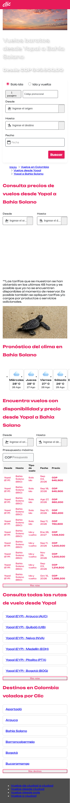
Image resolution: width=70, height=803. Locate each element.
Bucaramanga (17, 763)
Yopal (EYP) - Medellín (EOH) (27, 649)
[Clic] (7, 5)
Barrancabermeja (20, 742)
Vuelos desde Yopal (27, 170)
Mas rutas (35, 585)
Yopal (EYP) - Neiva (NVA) (25, 638)
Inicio (13, 167)
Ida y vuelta (41, 84)
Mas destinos (35, 771)
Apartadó (14, 709)
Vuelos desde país (25, 792)
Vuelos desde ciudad (27, 789)
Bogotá (12, 752)
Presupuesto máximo (18, 450)
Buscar (56, 154)
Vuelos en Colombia (35, 166)
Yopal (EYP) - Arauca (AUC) (26, 616)
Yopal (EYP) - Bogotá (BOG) (27, 670)
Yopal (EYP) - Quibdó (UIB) (26, 627)
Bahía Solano (16, 731)
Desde (10, 101)
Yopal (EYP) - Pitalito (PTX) (26, 660)
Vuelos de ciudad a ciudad (32, 785)
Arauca (12, 720)
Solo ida (16, 84)
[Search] (61, 109)
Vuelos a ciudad (24, 796)
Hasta (9, 118)
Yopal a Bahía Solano (28, 173)
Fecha (9, 135)
